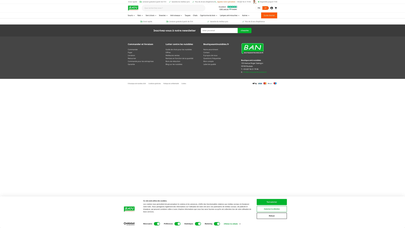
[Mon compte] (271, 8)
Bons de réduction (173, 61)
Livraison (131, 55)
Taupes (187, 15)
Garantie (131, 64)
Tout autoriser (272, 202)
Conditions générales (154, 83)
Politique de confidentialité (171, 83)
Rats (139, 15)
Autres (244, 15)
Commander (133, 49)
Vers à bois (150, 15)
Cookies (183, 83)
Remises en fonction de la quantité (179, 58)
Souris (130, 15)
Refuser (272, 216)
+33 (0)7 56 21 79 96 (244, 2)
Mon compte (208, 61)
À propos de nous (210, 55)
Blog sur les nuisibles (174, 64)
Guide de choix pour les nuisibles (179, 49)
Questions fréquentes (212, 58)
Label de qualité (209, 64)
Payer (130, 52)
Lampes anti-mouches (229, 15)
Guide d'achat (269, 15)
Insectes (162, 15)
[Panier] (276, 8)
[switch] (177, 223)
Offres (168, 52)
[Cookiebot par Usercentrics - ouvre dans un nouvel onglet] (129, 223)
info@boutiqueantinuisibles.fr (255, 72)
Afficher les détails (231, 224)
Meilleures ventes (173, 55)
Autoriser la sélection (272, 209)
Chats (195, 15)
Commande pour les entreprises (141, 61)
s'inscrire (244, 30)
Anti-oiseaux (175, 15)
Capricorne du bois (207, 15)
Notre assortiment (210, 49)
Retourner (132, 58)
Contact (206, 52)
